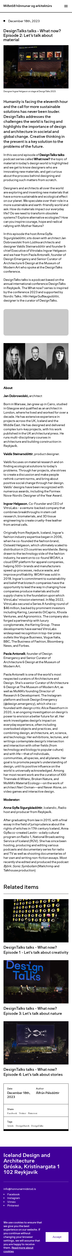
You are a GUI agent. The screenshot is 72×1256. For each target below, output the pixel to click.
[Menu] (66, 6)
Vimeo (11, 1201)
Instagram (13, 1198)
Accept (57, 1237)
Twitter (22, 1113)
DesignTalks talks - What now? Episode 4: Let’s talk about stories (33, 1072)
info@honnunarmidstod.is (19, 1189)
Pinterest (32, 1113)
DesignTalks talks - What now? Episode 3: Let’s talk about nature (32, 1011)
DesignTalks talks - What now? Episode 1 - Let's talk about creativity (35, 950)
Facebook (12, 1113)
